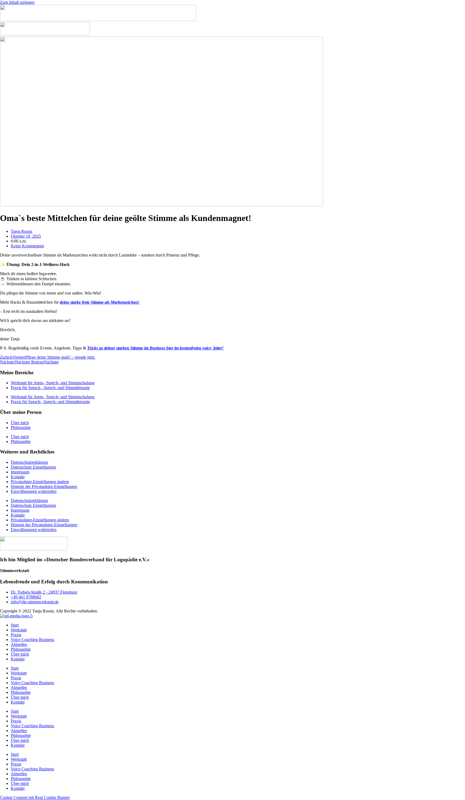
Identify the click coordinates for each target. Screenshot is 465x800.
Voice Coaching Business (32, 639)
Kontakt (17, 477)
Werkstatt (19, 630)
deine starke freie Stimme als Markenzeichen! (99, 302)
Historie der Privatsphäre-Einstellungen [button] (44, 486)
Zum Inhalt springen (17, 2)
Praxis (16, 634)
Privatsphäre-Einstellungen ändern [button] (40, 481)
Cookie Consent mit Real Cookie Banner (35, 797)
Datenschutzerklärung (29, 462)
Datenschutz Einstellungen (33, 467)
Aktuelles (19, 644)
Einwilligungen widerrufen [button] (34, 491)
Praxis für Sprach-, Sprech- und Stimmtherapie (50, 387)
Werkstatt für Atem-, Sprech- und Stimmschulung (52, 382)
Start (15, 625)
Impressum (20, 472)
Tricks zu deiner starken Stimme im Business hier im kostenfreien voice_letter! (155, 348)
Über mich (20, 422)
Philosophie (21, 427)
